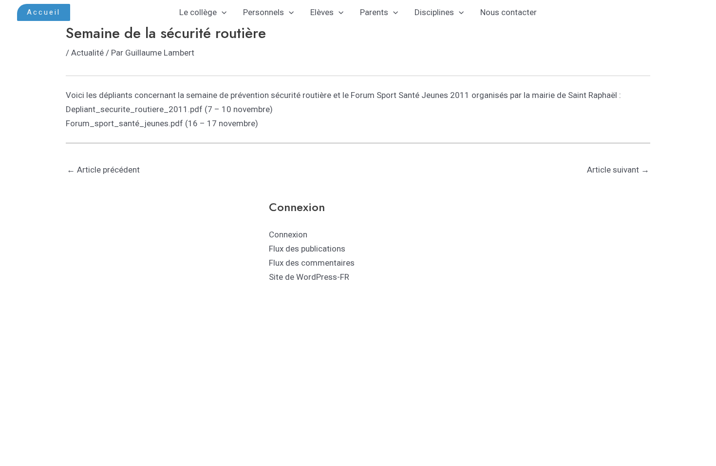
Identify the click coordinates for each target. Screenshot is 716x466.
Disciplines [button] (434, 12)
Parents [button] (374, 12)
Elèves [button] (322, 12)
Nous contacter (508, 12)
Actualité (87, 53)
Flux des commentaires (312, 263)
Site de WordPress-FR (309, 277)
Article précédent (103, 170)
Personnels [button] (263, 12)
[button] (43, 12)
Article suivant (618, 170)
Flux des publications (307, 248)
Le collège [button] (198, 12)
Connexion (288, 234)
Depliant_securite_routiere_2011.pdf (134, 109)
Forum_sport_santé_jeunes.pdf (124, 123)
